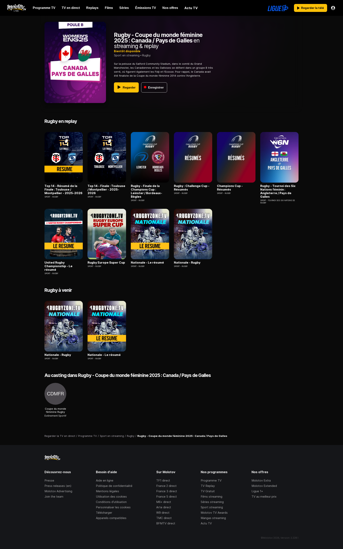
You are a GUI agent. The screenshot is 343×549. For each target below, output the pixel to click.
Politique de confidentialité (114, 486)
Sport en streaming (127, 55)
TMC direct (164, 518)
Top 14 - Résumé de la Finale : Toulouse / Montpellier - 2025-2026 (63, 189)
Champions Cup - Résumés (230, 187)
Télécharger (104, 512)
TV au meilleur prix (264, 496)
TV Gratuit (208, 491)
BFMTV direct (165, 523)
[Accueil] (16, 8)
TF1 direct (163, 480)
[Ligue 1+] (278, 8)
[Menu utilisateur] (333, 8)
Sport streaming (212, 507)
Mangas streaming (213, 518)
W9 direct (163, 512)
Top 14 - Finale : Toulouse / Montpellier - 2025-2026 (106, 189)
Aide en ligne (104, 480)
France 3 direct (166, 491)
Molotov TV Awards (214, 512)
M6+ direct (163, 502)
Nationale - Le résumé (147, 262)
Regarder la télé (312, 8)
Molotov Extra (261, 480)
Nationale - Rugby (187, 262)
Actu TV (206, 523)
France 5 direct (166, 496)
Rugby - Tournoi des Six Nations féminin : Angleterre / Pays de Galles (278, 191)
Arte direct (163, 507)
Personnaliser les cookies (113, 507)
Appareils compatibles (111, 518)
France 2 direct (166, 486)
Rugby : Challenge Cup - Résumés (191, 187)
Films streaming (211, 496)
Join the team (53, 496)
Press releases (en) (57, 486)
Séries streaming (212, 502)
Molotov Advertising (58, 491)
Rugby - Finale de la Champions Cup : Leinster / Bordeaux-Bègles (146, 191)
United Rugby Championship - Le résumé (58, 266)
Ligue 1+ (257, 491)
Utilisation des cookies (111, 496)
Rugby (146, 55)
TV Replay (208, 486)
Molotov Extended (264, 486)
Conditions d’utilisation (111, 502)
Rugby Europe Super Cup (106, 262)
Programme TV (211, 480)
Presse (49, 480)
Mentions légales (107, 491)
